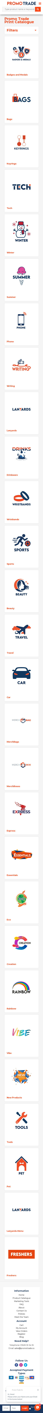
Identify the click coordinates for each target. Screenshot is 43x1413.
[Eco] (21, 898)
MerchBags (13, 742)
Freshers (11, 1275)
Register (21, 1334)
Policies (21, 1314)
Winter (10, 252)
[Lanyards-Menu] (21, 1209)
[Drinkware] (21, 453)
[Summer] (21, 276)
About (21, 1308)
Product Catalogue (22, 1298)
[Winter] (21, 231)
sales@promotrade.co (24, 1348)
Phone (10, 341)
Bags (9, 119)
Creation (11, 964)
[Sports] (21, 542)
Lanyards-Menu (15, 1231)
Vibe (9, 1053)
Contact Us (22, 1311)
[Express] (21, 809)
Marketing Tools (21, 1301)
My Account (21, 1328)
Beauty (10, 608)
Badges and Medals (17, 75)
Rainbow (11, 1008)
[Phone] (21, 320)
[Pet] (21, 1165)
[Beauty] (21, 587)
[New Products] (21, 1076)
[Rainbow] (21, 987)
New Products (14, 1097)
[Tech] (21, 187)
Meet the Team (21, 1317)
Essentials (12, 875)
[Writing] (21, 365)
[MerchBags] (21, 720)
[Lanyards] (21, 409)
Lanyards (12, 430)
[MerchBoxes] (21, 765)
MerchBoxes (13, 786)
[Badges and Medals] (21, 53)
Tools (10, 1142)
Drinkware (12, 475)
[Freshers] (21, 1254)
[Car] (21, 676)
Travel (10, 653)
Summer (11, 297)
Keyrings (11, 163)
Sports (10, 564)
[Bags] (21, 98)
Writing (11, 386)
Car (8, 697)
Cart (22, 1325)
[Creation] (21, 943)
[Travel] (21, 631)
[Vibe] (21, 1032)
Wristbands (13, 519)
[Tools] (21, 1121)
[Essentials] (21, 854)
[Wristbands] (21, 498)
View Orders (21, 1331)
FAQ (22, 1304)
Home (21, 1295)
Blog (21, 1337)
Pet (9, 1186)
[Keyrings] (21, 142)
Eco (9, 919)
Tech (9, 208)
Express (11, 831)
